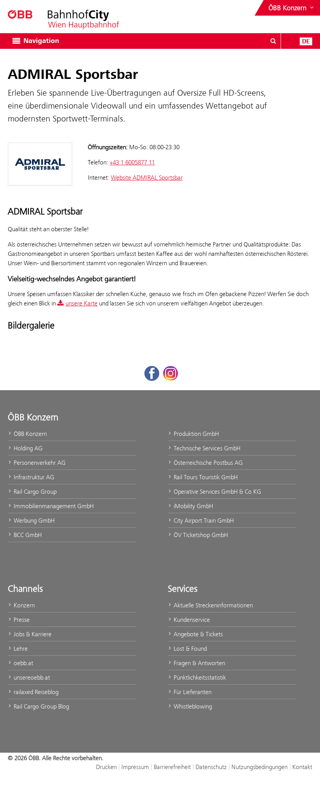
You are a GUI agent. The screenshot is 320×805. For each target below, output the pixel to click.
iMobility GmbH (192, 506)
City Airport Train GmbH (203, 520)
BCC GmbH (27, 535)
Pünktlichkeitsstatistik (199, 677)
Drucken (106, 767)
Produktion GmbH (195, 433)
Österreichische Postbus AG (207, 462)
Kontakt (302, 767)
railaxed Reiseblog (35, 692)
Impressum (135, 767)
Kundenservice (191, 619)
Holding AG (27, 448)
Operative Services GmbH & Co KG (216, 491)
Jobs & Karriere (32, 634)
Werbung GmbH (33, 520)
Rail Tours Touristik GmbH (205, 477)
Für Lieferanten (192, 692)
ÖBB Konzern (29, 433)
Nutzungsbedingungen (259, 767)
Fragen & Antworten (198, 663)
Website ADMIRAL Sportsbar (147, 177)
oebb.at (22, 663)
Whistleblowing (192, 706)
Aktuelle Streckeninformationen (212, 605)
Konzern (23, 605)
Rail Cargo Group (34, 491)
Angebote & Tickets (197, 634)
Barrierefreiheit (172, 767)
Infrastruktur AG (33, 477)
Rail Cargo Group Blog (40, 706)
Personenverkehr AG (39, 462)
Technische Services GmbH (206, 448)
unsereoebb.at (31, 677)
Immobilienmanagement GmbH (53, 506)
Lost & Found (189, 648)
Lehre (20, 648)
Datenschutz (211, 767)
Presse (21, 619)
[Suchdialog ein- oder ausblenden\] (273, 41)
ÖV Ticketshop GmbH (200, 535)
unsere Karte (82, 303)
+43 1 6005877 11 (132, 162)
